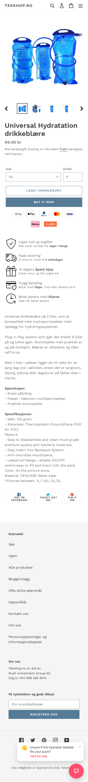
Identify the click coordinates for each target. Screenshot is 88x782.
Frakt (63, 149)
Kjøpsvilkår (18, 602)
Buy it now (44, 202)
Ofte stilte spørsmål (25, 591)
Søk (12, 544)
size (8, 169)
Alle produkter (21, 567)
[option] (22, 108)
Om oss (15, 625)
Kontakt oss (18, 614)
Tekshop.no (19, 5)
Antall (67, 169)
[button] (76, 771)
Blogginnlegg (19, 579)
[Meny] (80, 5)
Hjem (13, 556)
